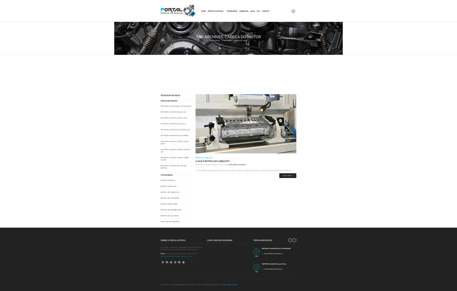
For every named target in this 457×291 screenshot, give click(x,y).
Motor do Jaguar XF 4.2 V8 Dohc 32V (175, 130)
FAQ (258, 11)
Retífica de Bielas (168, 180)
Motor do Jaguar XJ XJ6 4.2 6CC (173, 124)
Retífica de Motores (169, 204)
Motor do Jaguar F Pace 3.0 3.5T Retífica (173, 167)
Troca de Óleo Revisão (170, 222)
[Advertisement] (228, 72)
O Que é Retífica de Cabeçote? (213, 161)
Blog (253, 11)
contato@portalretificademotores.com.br (181, 253)
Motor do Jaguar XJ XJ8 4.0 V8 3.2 (174, 118)
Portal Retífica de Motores (237, 165)
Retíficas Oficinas (215, 11)
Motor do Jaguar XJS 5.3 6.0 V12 (173, 112)
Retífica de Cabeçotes (204, 158)
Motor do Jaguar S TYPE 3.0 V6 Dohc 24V (175, 151)
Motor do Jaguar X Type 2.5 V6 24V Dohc (175, 143)
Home (203, 11)
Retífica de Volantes (169, 216)
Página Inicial (214, 40)
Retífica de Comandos (170, 198)
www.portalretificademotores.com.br (177, 256)
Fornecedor (232, 11)
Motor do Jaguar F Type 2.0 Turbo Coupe (175, 159)
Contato (265, 11)
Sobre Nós (243, 11)
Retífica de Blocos (168, 186)
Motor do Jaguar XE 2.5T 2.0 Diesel (175, 135)
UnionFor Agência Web (228, 285)
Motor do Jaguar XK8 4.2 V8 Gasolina (176, 106)
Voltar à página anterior (286, 38)
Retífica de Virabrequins (171, 210)
